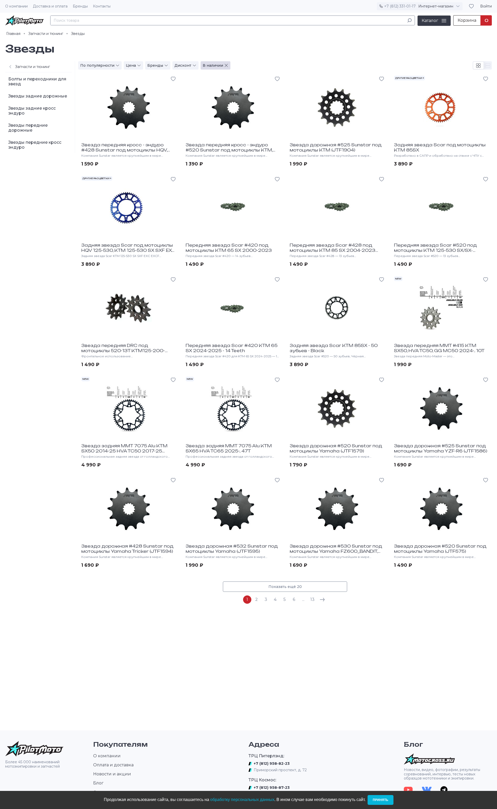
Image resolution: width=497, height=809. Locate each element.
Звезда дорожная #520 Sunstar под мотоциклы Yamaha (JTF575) (440, 548)
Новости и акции (112, 774)
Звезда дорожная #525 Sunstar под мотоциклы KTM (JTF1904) (336, 147)
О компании (16, 6)
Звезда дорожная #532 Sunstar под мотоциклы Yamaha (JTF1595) (232, 548)
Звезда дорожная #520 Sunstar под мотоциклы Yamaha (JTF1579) (336, 448)
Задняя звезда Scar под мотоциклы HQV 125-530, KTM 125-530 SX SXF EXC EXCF (128, 250)
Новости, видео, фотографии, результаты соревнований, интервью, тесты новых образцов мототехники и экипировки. (442, 774)
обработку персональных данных (242, 799)
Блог (98, 783)
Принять (380, 800)
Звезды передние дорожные (28, 128)
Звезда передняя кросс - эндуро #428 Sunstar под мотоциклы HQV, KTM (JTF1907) (124, 150)
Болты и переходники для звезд (37, 81)
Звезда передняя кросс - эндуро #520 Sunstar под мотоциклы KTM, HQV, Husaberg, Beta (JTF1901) (229, 150)
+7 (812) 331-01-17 (400, 6)
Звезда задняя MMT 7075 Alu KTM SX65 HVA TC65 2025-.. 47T (229, 448)
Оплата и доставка (113, 764)
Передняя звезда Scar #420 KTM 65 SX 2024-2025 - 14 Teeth (231, 348)
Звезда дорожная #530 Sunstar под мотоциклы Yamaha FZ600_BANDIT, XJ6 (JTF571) (336, 551)
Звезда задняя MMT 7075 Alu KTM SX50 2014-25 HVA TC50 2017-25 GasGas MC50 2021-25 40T (124, 451)
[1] (409, 20)
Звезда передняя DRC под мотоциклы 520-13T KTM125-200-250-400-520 (123, 350)
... (303, 599)
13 (312, 599)
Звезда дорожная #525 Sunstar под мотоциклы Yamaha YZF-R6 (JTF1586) (440, 448)
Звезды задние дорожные (37, 96)
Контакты (102, 6)
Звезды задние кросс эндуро (32, 111)
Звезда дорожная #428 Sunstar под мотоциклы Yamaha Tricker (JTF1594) (127, 548)
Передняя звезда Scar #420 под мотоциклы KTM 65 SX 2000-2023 (229, 248)
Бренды (80, 6)
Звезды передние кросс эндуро (34, 145)
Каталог (430, 20)
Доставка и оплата (50, 6)
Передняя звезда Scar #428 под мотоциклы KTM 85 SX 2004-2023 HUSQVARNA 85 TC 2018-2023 (332, 250)
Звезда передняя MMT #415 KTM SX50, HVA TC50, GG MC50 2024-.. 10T (439, 348)
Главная (13, 33)
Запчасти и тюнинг (45, 33)
